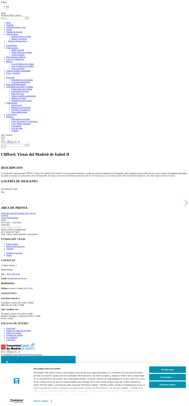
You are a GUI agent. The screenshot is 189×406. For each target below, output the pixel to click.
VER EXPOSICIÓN (9, 218)
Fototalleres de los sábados (22, 80)
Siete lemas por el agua (20, 119)
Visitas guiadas (12, 48)
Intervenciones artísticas (15, 57)
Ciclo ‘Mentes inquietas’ (21, 124)
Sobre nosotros (12, 244)
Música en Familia (18, 98)
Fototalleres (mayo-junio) (21, 101)
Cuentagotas (16, 126)
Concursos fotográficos (20, 82)
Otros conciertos (18, 68)
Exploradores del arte (20, 91)
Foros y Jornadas (13, 73)
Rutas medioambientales (16, 84)
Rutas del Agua (17, 94)
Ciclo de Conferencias (15, 59)
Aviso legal (10, 328)
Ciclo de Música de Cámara (22, 64)
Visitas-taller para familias (21, 89)
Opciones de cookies (14, 335)
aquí (93, 394)
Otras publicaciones (19, 112)
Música (9, 62)
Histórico (10, 117)
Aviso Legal (113, 391)
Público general (17, 50)
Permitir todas (167, 370)
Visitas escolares (18, 55)
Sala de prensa (12, 34)
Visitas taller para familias (21, 52)
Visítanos (10, 25)
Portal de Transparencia (17, 41)
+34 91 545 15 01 (12, 274)
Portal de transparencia (15, 246)
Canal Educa (11, 114)
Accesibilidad (11, 337)
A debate (15, 131)
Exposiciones (11, 45)
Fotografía (10, 77)
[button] (186, 203)
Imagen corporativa (19, 39)
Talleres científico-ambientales (18, 71)
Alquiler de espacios (14, 32)
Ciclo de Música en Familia (22, 66)
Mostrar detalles (41, 401)
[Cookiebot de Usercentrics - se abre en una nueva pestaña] (16, 401)
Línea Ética (10, 340)
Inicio (8, 23)
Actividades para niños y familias (19, 87)
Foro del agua (16, 128)
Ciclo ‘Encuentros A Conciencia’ (24, 121)
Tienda (9, 29)
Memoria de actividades (21, 107)
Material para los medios (21, 36)
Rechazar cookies (167, 385)
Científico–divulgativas (20, 110)
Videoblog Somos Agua (16, 27)
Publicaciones (11, 103)
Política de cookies (13, 333)
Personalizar (166, 377)
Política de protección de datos (18, 331)
